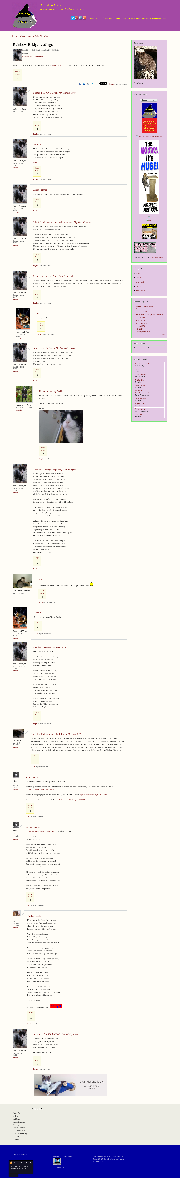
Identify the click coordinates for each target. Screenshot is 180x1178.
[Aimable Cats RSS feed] (84, 19)
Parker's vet (57, 65)
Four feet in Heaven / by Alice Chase (49, 647)
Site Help (108, 18)
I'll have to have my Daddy (51, 391)
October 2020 (140, 317)
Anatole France (40, 189)
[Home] (25, 15)
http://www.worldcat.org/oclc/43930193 (94, 794)
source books (32, 777)
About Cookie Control (11, 1163)
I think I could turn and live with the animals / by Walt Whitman (62, 222)
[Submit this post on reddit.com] (88, 83)
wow (40, 579)
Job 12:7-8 (38, 144)
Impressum (146, 18)
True (39, 313)
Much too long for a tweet (145, 306)
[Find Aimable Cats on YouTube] (76, 19)
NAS (35, 162)
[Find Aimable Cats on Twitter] (73, 19)
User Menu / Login (159, 18)
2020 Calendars (140, 374)
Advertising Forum (156, 257)
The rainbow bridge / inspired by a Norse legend (55, 469)
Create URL (140, 282)
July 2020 (139, 329)
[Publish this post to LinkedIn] (84, 83)
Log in (111, 84)
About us (99, 18)
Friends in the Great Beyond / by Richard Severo (55, 92)
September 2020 (141, 320)
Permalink (16, 116)
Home (92, 18)
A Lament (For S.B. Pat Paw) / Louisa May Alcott (56, 1034)
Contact (138, 277)
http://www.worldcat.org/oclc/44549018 (40, 789)
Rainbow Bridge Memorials (37, 36)
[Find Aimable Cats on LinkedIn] (80, 19)
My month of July (142, 323)
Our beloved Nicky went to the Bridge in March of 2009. (56, 734)
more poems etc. (33, 826)
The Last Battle (34, 915)
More (163, 334)
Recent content (141, 290)
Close (31, 1163)
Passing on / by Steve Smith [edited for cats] (53, 276)
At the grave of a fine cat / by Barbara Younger (54, 348)
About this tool (28, 1172)
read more (13, 1175)
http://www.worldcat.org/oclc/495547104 (72, 799)
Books (138, 273)
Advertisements (134, 18)
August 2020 (140, 326)
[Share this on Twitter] (92, 83)
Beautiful (38, 612)
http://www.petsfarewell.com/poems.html (41, 831)
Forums (117, 18)
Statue (138, 309)
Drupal (25, 1154)
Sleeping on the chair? (143, 331)
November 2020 (141, 312)
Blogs (124, 18)
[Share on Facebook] (80, 83)
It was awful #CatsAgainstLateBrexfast (150, 314)
